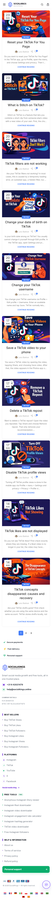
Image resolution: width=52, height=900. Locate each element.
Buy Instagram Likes (14, 748)
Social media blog (10, 800)
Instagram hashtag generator (18, 833)
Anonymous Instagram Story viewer (21, 812)
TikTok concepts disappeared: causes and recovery (25, 606)
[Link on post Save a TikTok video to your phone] (25, 337)
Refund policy (11, 873)
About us (8, 857)
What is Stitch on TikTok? (25, 106)
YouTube (9, 783)
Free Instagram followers (16, 844)
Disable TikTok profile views (25, 479)
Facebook (10, 793)
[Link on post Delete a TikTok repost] (25, 401)
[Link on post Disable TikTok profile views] (25, 462)
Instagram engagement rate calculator (22, 828)
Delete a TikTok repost (25, 419)
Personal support (25, 881)
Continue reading (25, 69)
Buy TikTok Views (13, 732)
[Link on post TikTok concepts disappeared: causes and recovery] (25, 584)
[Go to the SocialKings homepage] (14, 679)
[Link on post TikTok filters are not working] (25, 148)
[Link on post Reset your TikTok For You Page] (25, 23)
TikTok (25, 36)
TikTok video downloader (16, 839)
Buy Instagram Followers (16, 759)
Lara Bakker (22, 50)
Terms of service (12, 863)
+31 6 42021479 (13, 697)
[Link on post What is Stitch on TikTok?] (25, 88)
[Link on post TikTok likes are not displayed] (25, 519)
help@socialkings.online (17, 701)
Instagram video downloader (18, 823)
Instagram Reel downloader (17, 817)
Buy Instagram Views (14, 753)
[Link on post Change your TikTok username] (25, 275)
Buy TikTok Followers (14, 743)
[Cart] (47, 4)
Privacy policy (11, 868)
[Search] (42, 4)
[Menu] (4, 4)
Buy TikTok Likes (12, 737)
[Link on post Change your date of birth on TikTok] (25, 210)
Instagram (9, 772)
